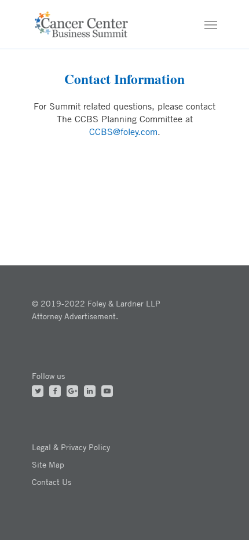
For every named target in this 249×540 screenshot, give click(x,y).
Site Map (48, 464)
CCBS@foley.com (123, 131)
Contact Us (51, 482)
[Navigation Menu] (210, 24)
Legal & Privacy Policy (71, 447)
